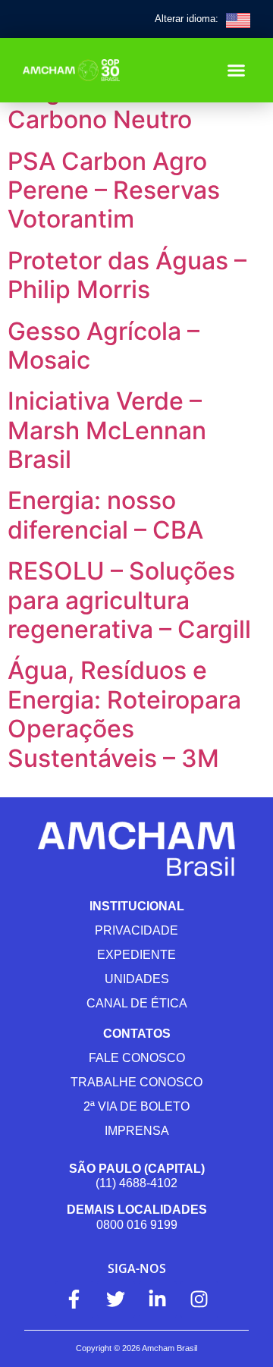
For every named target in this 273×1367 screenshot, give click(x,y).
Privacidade (136, 930)
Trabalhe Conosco (136, 1082)
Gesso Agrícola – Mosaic (103, 345)
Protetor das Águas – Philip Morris (127, 275)
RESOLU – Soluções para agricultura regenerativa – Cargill (129, 600)
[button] (236, 70)
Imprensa (137, 1130)
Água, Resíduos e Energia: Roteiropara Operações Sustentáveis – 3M (124, 713)
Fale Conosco (137, 1057)
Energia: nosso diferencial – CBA (105, 515)
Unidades (137, 979)
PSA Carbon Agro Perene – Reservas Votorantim (114, 190)
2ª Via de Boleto (136, 1106)
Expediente (136, 954)
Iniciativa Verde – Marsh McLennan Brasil (107, 430)
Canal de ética (136, 1003)
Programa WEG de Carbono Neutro (112, 105)
